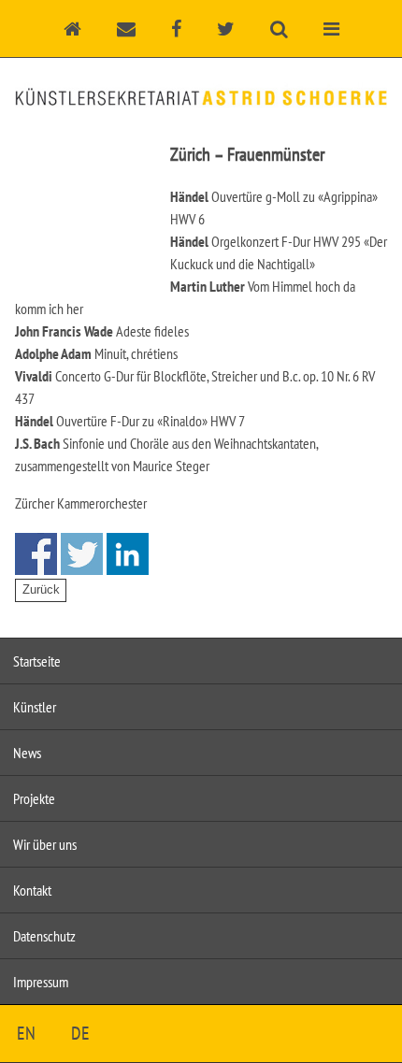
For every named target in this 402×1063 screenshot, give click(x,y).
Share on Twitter (82, 554)
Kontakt (32, 890)
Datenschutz (44, 936)
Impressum (40, 981)
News (27, 752)
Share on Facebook (36, 554)
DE (80, 1033)
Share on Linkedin (128, 554)
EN (26, 1033)
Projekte (34, 798)
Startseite (37, 661)
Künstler (34, 706)
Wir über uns (45, 844)
